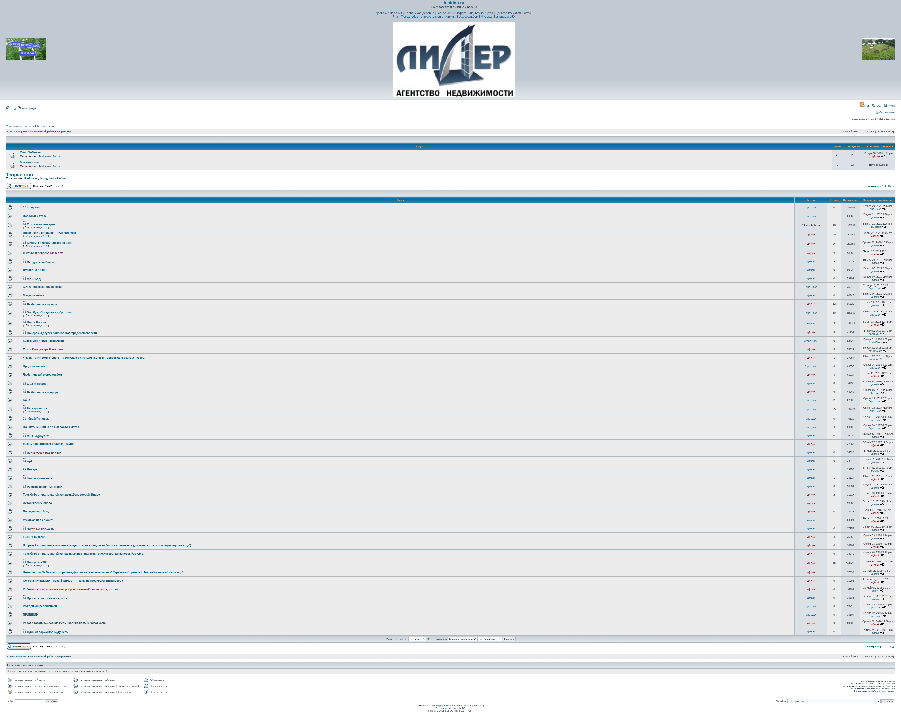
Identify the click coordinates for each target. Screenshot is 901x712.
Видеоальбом (468, 16)
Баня (26, 400)
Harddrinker (44, 156)
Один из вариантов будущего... (48, 632)
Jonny (56, 156)
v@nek (876, 156)
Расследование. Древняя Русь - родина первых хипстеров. (64, 623)
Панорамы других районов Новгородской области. (62, 333)
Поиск (891, 105)
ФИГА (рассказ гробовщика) (42, 287)
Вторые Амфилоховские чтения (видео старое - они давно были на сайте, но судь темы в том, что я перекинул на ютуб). (107, 545)
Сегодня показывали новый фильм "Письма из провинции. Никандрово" (73, 580)
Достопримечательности (513, 13)
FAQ (878, 105)
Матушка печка (33, 295)
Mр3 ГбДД (34, 279)
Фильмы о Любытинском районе (49, 243)
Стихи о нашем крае (41, 224)
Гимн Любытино (34, 537)
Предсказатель (34, 366)
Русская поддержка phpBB (451, 708)
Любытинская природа (43, 392)
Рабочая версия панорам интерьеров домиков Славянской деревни (70, 589)
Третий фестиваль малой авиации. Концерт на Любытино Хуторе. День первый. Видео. (83, 553)
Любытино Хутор (481, 13)
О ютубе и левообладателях (43, 253)
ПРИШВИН (30, 614)
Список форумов (17, 131)
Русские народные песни (44, 487)
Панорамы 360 (504, 16)
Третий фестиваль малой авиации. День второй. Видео (61, 494)
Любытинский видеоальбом (42, 374)
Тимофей (875, 226)
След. (891, 186)
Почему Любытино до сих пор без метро (51, 427)
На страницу (874, 186)
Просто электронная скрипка (47, 598)
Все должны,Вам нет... (42, 262)
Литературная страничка (438, 16)
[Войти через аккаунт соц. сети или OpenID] (885, 111)
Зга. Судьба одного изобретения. (50, 312)
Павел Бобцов (58, 178)
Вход (12, 108)
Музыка (486, 16)
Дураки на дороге (35, 270)
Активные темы (46, 126)
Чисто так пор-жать (40, 529)
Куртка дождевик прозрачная (43, 341)
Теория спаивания (39, 478)
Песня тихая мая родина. (44, 453)
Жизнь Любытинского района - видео (48, 444)
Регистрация (28, 108)
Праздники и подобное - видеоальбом (49, 233)
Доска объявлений (389, 13)
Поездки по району (36, 511)
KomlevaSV (875, 333)
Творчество (64, 131)
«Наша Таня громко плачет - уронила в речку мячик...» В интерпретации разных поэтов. (84, 357)
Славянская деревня (419, 13)
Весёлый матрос (35, 216)
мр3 (29, 461)
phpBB (443, 705)
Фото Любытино (31, 152)
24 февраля (31, 207)
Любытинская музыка (42, 304)
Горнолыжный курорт (451, 13)
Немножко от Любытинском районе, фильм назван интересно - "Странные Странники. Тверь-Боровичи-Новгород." (103, 572)
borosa (875, 393)
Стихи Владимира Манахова (43, 349)
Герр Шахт (811, 207)
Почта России (36, 322)
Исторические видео (37, 503)
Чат (395, 16)
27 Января (30, 469)
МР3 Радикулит (38, 436)
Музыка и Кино (30, 162)
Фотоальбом (410, 16)
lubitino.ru (454, 2)
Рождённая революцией (40, 606)
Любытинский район (42, 131)
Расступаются (37, 408)
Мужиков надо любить (38, 520)
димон (875, 217)
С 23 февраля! (37, 383)
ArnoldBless (811, 340)
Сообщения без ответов (20, 126)
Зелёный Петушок (36, 418)
